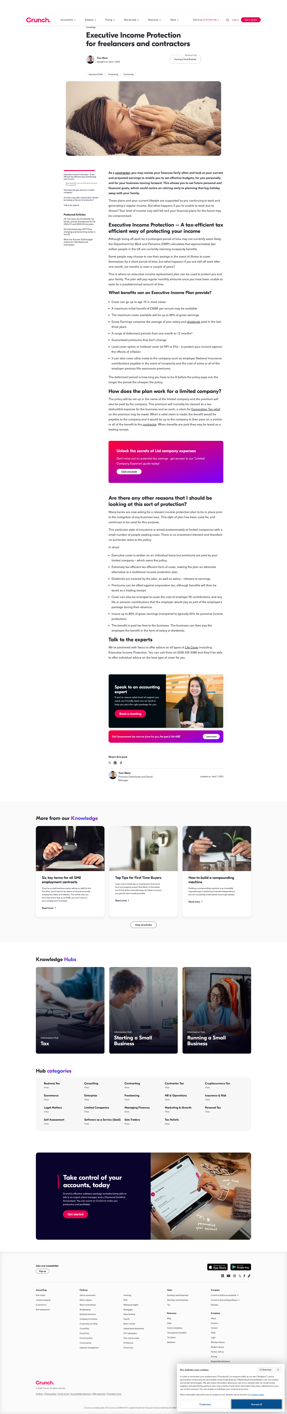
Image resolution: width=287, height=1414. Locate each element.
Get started (75, 1214)
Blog (169, 1318)
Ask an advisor (86, 1300)
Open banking (129, 1314)
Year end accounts (131, 1338)
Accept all (256, 1404)
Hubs (169, 1323)
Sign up (42, 1271)
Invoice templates (174, 1328)
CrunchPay (84, 1328)
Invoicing (127, 1295)
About (173, 19)
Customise (205, 1404)
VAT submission (130, 1333)
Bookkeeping (85, 1309)
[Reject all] (278, 1370)
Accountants (67, 19)
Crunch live (84, 1333)
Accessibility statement (81, 1394)
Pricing (214, 1356)
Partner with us (217, 1351)
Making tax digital (130, 1304)
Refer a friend (129, 1323)
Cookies (39, 1394)
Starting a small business (177, 1300)
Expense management (89, 1347)
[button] (68, 20)
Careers (214, 1323)
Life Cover (191, 647)
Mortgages (128, 1309)
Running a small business (177, 1295)
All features (128, 1342)
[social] (110, 763)
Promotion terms (114, 1394)
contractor (150, 424)
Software (89, 19)
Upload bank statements (133, 1328)
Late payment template (177, 1332)
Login (213, 1337)
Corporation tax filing (88, 1323)
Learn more (211, 736)
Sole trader (40, 1295)
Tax (168, 1304)
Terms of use (63, 1394)
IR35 (125, 1300)
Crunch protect (86, 1338)
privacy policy (258, 1394)
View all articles (143, 924)
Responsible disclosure (220, 1361)
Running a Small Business (185, 59)
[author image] (113, 776)
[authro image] (90, 59)
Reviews (214, 1304)
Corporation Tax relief (205, 409)
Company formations (88, 1319)
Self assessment (43, 1309)
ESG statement (98, 1394)
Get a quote (251, 19)
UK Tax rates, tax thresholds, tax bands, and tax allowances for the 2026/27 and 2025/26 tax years (80, 221)
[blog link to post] (70, 848)
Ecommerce (41, 1304)
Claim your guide (129, 471)
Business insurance (88, 1314)
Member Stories (218, 1342)
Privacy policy (50, 1394)
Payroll (126, 1319)
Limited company (43, 1300)
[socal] (115, 763)
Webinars (171, 1342)
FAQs (213, 1332)
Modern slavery (217, 1347)
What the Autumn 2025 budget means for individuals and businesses (78, 242)
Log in (235, 19)
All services (128, 1347)
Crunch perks (85, 1342)
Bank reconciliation (88, 1304)
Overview (266, 1369)
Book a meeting (130, 713)
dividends (193, 322)
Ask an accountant (87, 1295)
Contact (214, 1328)
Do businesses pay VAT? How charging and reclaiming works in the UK (79, 232)
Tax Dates (171, 1337)
